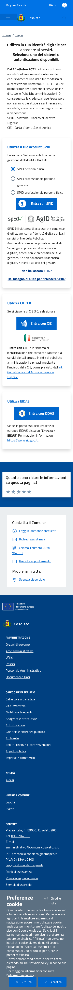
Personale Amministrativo (23, 670)
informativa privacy (21, 975)
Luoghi (10, 802)
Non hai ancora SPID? (36, 270)
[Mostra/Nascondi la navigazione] (8, 16)
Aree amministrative (19, 651)
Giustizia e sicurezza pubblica (25, 731)
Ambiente (12, 738)
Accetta (58, 981)
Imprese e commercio (20, 757)
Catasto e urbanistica (20, 699)
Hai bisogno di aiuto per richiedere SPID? (36, 278)
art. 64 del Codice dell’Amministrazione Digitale (35, 372)
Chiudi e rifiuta (57, 901)
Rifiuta (28, 981)
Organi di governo (18, 644)
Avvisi (10, 779)
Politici (10, 663)
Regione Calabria (16, 5)
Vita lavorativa (16, 705)
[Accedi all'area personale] (64, 5)
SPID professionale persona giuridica (36, 179)
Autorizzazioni (15, 725)
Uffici (9, 657)
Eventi (10, 808)
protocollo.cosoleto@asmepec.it (34, 853)
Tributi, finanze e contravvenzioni (28, 744)
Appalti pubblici (16, 751)
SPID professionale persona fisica (40, 192)
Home (6, 35)
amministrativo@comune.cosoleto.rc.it (32, 847)
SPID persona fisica (30, 168)
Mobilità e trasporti (19, 712)
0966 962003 (20, 835)
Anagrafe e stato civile (21, 718)
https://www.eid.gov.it (23, 440)
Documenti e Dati (18, 676)
